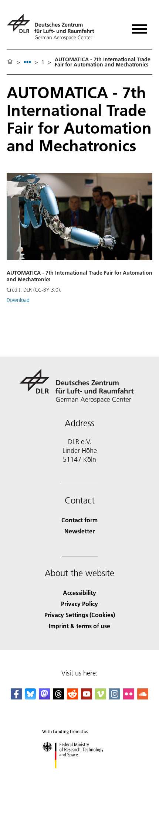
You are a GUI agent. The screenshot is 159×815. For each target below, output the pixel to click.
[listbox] (27, 61)
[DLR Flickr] (128, 697)
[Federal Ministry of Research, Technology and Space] (79, 775)
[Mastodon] (44, 697)
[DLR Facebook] (16, 697)
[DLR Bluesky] (30, 697)
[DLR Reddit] (72, 697)
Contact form (79, 520)
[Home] (10, 62)
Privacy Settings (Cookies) (79, 615)
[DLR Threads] (58, 697)
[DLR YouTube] (86, 697)
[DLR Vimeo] (100, 697)
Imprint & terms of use (79, 626)
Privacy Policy (79, 604)
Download (18, 300)
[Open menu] (139, 26)
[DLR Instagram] (114, 697)
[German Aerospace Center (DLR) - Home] (53, 27)
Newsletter (79, 531)
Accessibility (79, 592)
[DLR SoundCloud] (142, 697)
